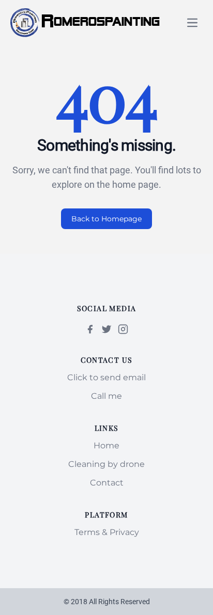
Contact (107, 483)
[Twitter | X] (106, 329)
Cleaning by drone (106, 464)
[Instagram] (123, 329)
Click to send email (106, 377)
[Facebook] (90, 329)
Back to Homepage (106, 218)
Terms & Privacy (106, 532)
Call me (106, 396)
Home (106, 445)
